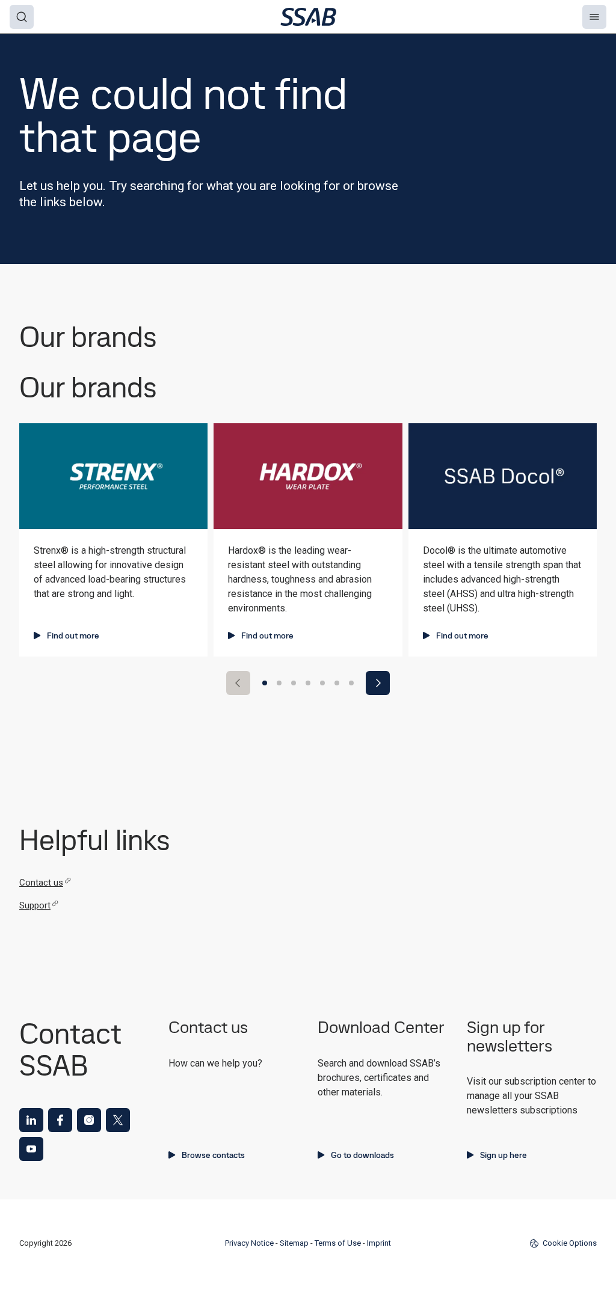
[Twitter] (118, 1120)
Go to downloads (362, 1155)
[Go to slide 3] (293, 683)
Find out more (73, 635)
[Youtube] (31, 1149)
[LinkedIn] (31, 1120)
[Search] (22, 17)
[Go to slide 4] (308, 683)
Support (35, 905)
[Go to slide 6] (337, 683)
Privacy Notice (249, 1243)
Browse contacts (213, 1155)
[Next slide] (378, 683)
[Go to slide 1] (264, 683)
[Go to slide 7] (351, 683)
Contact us (41, 882)
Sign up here (503, 1155)
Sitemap (294, 1243)
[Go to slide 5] (322, 683)
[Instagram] (89, 1120)
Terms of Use (338, 1243)
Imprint (379, 1243)
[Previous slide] (238, 683)
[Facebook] (60, 1120)
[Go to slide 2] (279, 683)
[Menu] (594, 17)
